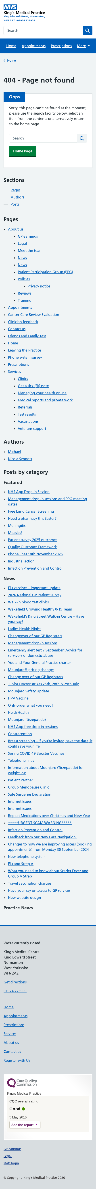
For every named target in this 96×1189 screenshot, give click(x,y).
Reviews (24, 293)
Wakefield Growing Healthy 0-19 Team (40, 609)
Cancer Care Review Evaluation (33, 314)
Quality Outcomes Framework (32, 547)
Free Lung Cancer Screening (31, 511)
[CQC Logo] (22, 1086)
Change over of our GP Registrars (35, 677)
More (83, 46)
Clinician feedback (23, 321)
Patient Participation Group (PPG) (45, 272)
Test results (27, 414)
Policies (24, 279)
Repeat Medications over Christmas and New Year (49, 815)
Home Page (22, 151)
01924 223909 (15, 991)
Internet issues (19, 808)
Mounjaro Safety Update (28, 691)
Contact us (16, 329)
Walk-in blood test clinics (28, 602)
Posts (15, 204)
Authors (17, 197)
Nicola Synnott (20, 459)
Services (14, 371)
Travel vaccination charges (29, 883)
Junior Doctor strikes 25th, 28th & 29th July (43, 684)
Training (24, 300)
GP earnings (28, 236)
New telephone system (27, 856)
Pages (15, 190)
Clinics (23, 378)
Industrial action (21, 561)
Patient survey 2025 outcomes (32, 540)
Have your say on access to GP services (39, 890)
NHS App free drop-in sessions (33, 726)
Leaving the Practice (24, 350)
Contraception (20, 734)
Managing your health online (42, 393)
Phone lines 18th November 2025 (35, 554)
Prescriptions (61, 46)
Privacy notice (39, 286)
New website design (24, 897)
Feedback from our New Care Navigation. (42, 837)
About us (15, 229)
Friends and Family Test (27, 336)
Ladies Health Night (24, 629)
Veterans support (32, 428)
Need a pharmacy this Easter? (32, 518)
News (22, 257)
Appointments (34, 46)
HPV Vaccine (18, 698)
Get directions (15, 982)
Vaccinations (28, 421)
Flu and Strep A (20, 863)
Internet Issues (19, 801)
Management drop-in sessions (32, 643)
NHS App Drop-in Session (29, 491)
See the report (22, 1125)
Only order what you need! (30, 705)
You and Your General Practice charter (39, 662)
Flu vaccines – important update (34, 588)
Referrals (25, 407)
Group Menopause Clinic (28, 787)
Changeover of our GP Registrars (35, 636)
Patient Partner (20, 780)
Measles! (15, 532)
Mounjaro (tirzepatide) (27, 719)
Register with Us (17, 1060)
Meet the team (30, 250)
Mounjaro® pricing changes (31, 669)
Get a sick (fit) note (33, 386)
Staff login (11, 1163)
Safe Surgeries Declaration (29, 794)
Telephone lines (21, 760)
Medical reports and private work (45, 400)
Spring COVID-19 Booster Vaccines (36, 753)
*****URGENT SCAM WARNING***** (40, 823)
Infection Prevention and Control (35, 568)
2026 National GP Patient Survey (34, 595)
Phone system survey (25, 357)
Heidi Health (18, 712)
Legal (22, 243)
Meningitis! (17, 525)
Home (11, 46)
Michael (14, 451)
